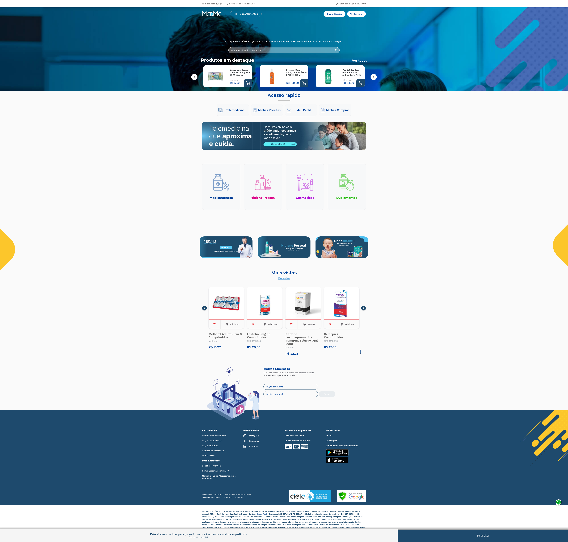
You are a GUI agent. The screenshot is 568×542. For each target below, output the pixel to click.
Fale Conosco (209, 456)
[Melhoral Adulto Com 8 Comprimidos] (226, 303)
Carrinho (357, 14)
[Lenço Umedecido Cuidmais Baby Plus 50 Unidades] (215, 76)
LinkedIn (253, 446)
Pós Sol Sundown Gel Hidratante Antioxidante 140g (351, 72)
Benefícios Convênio (212, 466)
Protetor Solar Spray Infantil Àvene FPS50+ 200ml (296, 72)
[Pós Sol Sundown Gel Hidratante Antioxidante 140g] (328, 76)
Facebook (254, 441)
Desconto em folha (294, 435)
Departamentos (249, 13)
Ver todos (359, 60)
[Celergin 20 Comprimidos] (341, 303)
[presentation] (194, 77)
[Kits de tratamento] (342, 247)
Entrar (329, 435)
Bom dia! (353, 4)
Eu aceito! (483, 535)
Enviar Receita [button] (334, 14)
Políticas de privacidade (214, 435)
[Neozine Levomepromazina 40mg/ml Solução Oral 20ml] (303, 303)
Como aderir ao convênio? (215, 471)
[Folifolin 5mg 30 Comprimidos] (265, 303)
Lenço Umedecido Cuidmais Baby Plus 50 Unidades (240, 72)
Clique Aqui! (262, 514)
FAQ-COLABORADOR (212, 440)
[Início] (211, 14)
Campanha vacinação (213, 450)
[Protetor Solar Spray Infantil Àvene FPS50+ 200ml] (271, 76)
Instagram (254, 436)
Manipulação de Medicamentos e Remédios (219, 477)
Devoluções (331, 440)
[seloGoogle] (348, 496)
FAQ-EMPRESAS (210, 445)
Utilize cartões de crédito (297, 440)
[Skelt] (284, 247)
